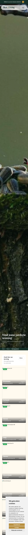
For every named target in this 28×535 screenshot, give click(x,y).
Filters (20, 358)
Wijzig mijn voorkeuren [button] (16, 530)
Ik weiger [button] (17, 527)
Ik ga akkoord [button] (17, 524)
